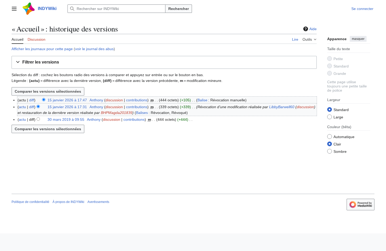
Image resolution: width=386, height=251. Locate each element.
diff (31, 100)
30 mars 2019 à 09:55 (66, 119)
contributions (136, 100)
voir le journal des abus (94, 49)
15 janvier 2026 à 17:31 (67, 107)
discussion (114, 100)
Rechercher (178, 9)
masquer (358, 39)
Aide (313, 29)
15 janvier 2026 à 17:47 (67, 100)
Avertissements (98, 202)
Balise (202, 100)
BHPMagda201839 (116, 113)
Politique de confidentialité (30, 202)
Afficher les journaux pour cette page (42, 49)
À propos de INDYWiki (68, 202)
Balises (142, 113)
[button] (14, 8)
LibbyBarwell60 (281, 107)
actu (22, 107)
